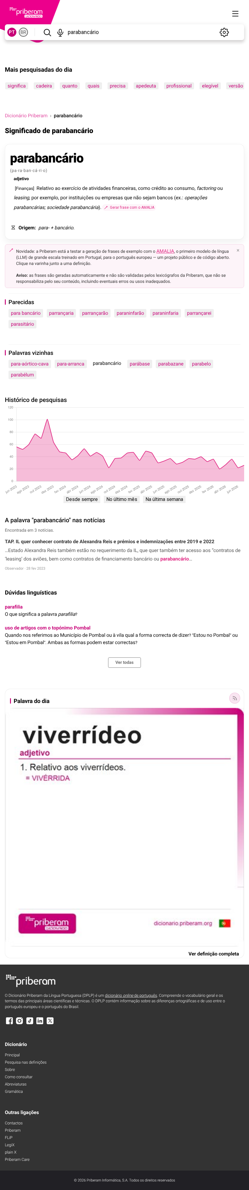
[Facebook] (9, 1024)
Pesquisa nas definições (25, 1062)
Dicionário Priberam (26, 115)
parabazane (170, 364)
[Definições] (224, 32)
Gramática (14, 1091)
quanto (69, 86)
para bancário (26, 313)
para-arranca (70, 364)
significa (17, 86)
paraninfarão (130, 313)
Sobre (10, 1070)
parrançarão (95, 313)
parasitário (22, 324)
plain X (10, 1152)
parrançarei (199, 313)
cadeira (44, 86)
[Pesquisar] (47, 32)
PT (12, 32)
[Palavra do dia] (234, 698)
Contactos (14, 1123)
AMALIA (165, 251)
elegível (210, 86)
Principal (12, 1055)
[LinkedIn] (39, 1024)
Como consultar (18, 1077)
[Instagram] (19, 1024)
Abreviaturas (15, 1084)
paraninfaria (165, 313)
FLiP (8, 1138)
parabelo (201, 364)
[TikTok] (29, 1024)
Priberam (13, 1130)
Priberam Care (17, 1159)
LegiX (10, 1145)
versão (236, 86)
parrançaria (61, 313)
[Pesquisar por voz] (60, 32)
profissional (179, 86)
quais (94, 86)
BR (23, 32)
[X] (50, 1024)
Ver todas (124, 662)
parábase (140, 364)
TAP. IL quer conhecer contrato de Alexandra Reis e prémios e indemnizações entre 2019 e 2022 (109, 541)
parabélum (22, 375)
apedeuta (146, 86)
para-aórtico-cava (30, 364)
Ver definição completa (214, 954)
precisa (118, 86)
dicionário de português (131, 995)
